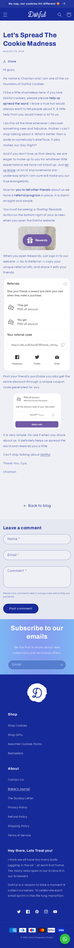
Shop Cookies (17, 725)
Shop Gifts (15, 734)
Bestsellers (15, 753)
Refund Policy (17, 816)
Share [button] (12, 61)
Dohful (45, 454)
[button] (5, 14)
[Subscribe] (61, 665)
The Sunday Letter (21, 798)
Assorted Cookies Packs (25, 744)
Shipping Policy (18, 826)
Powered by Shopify (44, 937)
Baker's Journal (19, 789)
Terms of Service (19, 835)
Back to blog (39, 506)
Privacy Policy (17, 807)
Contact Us (16, 779)
